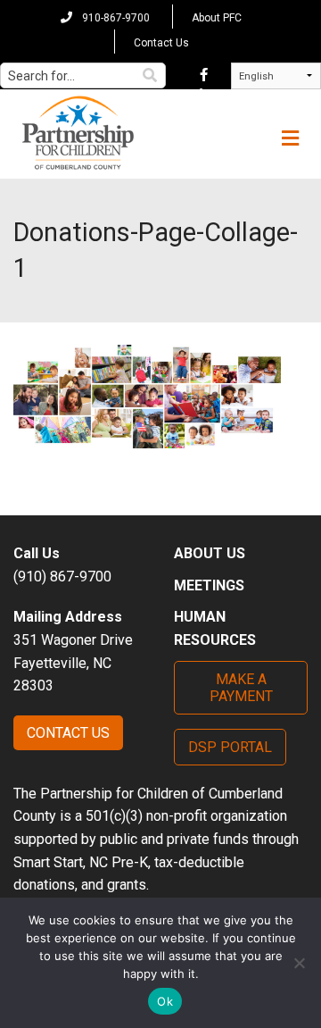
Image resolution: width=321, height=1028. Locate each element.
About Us (209, 553)
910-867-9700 (114, 18)
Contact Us (161, 43)
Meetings (209, 585)
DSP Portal (230, 747)
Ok (165, 1001)
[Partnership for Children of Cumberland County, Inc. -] (77, 134)
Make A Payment (241, 688)
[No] (299, 963)
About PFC (217, 18)
